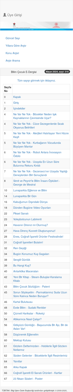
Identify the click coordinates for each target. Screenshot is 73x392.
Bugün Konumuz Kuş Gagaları (31, 254)
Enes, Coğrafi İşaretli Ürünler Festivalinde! (38, 236)
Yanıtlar (17, 361)
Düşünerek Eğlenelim (26, 334)
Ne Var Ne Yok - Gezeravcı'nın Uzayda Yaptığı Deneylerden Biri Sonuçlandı (40, 173)
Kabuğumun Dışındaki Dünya (30, 202)
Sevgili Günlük (21, 259)
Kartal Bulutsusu (23, 302)
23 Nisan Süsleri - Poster (28, 378)
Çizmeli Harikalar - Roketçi (29, 313)
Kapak (17, 97)
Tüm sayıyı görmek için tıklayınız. (36, 80)
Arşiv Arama (13, 60)
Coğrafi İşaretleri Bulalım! (28, 242)
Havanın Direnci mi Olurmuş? (30, 225)
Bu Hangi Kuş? (22, 265)
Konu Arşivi (12, 53)
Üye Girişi (14, 14)
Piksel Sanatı (20, 213)
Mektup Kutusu (22, 340)
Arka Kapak (20, 367)
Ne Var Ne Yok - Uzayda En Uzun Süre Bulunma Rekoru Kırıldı (36, 163)
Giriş (16, 102)
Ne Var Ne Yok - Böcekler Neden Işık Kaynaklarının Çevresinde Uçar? (35, 116)
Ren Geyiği (19, 248)
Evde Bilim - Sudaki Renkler (29, 307)
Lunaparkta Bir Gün (24, 196)
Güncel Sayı (13, 38)
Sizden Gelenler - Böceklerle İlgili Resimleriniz (40, 355)
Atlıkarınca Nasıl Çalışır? (27, 319)
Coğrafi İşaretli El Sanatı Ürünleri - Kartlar (37, 373)
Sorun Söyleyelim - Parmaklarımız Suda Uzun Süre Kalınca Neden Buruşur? (40, 294)
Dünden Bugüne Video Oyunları (32, 207)
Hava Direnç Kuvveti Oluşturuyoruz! (34, 231)
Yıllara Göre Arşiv (16, 45)
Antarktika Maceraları (25, 271)
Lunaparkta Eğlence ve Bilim (30, 190)
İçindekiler (19, 108)
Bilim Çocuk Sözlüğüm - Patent (31, 286)
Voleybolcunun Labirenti (27, 219)
